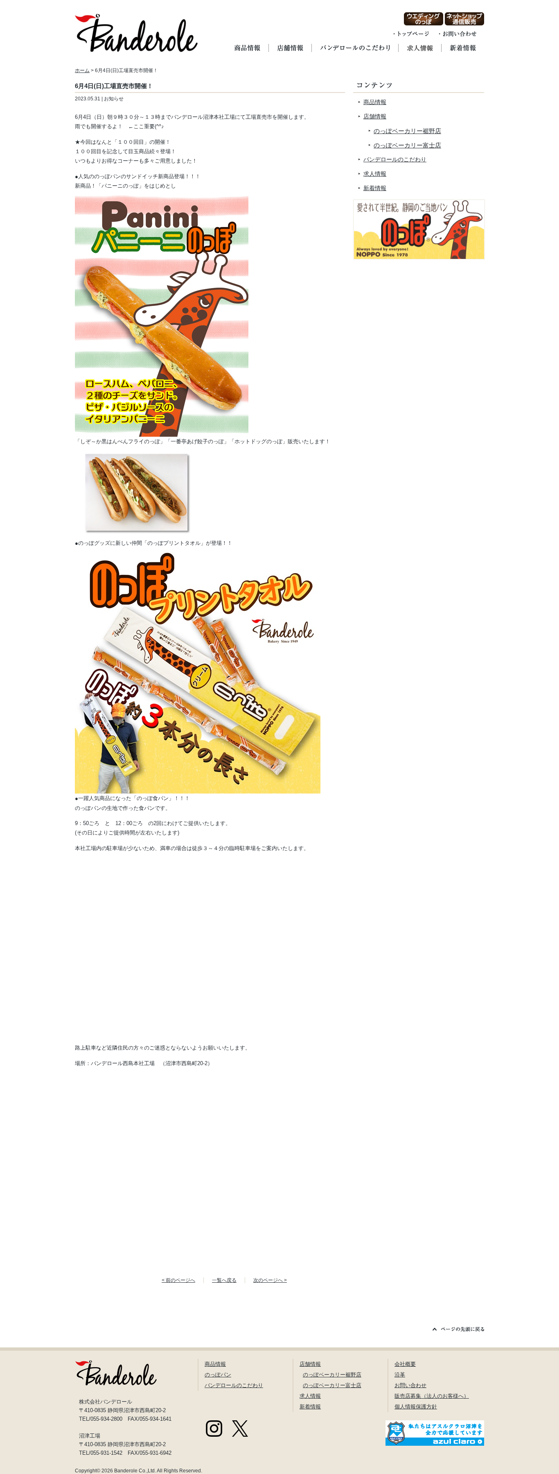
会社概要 (405, 1364)
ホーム (82, 70)
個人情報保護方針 (415, 1407)
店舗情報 (374, 116)
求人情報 (374, 173)
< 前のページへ (178, 1280)
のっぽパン (218, 1375)
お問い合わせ (410, 1385)
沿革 (399, 1375)
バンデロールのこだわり (394, 159)
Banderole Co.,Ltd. (135, 1471)
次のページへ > (270, 1280)
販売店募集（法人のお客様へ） (431, 1396)
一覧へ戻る (224, 1280)
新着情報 (374, 188)
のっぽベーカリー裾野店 (407, 130)
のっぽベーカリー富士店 (407, 145)
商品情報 (374, 102)
